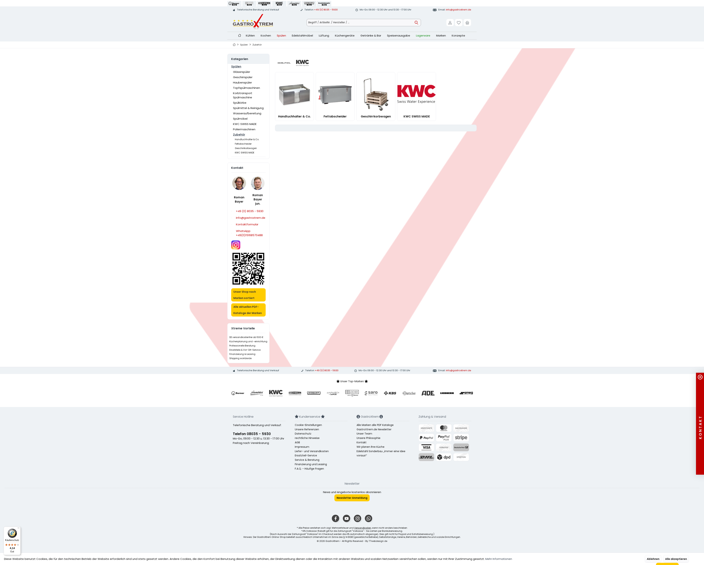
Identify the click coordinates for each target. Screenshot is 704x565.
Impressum (302, 447)
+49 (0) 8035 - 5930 (326, 9)
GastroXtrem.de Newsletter (374, 429)
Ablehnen (653, 559)
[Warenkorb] (467, 22)
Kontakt (361, 442)
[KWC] (302, 63)
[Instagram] (357, 518)
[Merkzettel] (459, 22)
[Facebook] (335, 518)
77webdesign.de (378, 541)
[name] (238, 393)
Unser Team (364, 433)
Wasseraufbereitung (247, 113)
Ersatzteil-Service (306, 455)
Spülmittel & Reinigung (248, 108)
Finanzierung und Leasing (311, 464)
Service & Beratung (307, 460)
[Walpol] (284, 63)
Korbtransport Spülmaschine (242, 95)
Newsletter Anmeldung (352, 498)
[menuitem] (467, 22)
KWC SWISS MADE (244, 124)
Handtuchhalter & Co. (247, 139)
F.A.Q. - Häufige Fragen (309, 468)
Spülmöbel (240, 119)
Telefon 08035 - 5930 (252, 433)
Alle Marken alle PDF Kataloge (375, 425)
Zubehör (239, 135)
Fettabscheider (243, 143)
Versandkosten (362, 527)
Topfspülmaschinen (246, 88)
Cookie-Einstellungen (308, 425)
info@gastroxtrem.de (458, 9)
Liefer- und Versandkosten (312, 451)
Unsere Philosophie (368, 438)
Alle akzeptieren (676, 559)
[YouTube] (346, 518)
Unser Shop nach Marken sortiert (244, 295)
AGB (297, 442)
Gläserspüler (241, 72)
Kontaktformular (247, 224)
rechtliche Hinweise (307, 438)
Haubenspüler (242, 82)
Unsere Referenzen (307, 429)
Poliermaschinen (244, 129)
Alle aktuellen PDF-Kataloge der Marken (247, 310)
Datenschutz (303, 433)
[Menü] (18, 529)
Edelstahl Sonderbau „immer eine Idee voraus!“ (381, 453)
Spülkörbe (239, 103)
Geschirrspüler (242, 77)
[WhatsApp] (368, 518)
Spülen (236, 66)
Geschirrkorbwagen (246, 148)
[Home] (239, 35)
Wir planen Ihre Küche (370, 447)
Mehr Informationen (498, 559)
